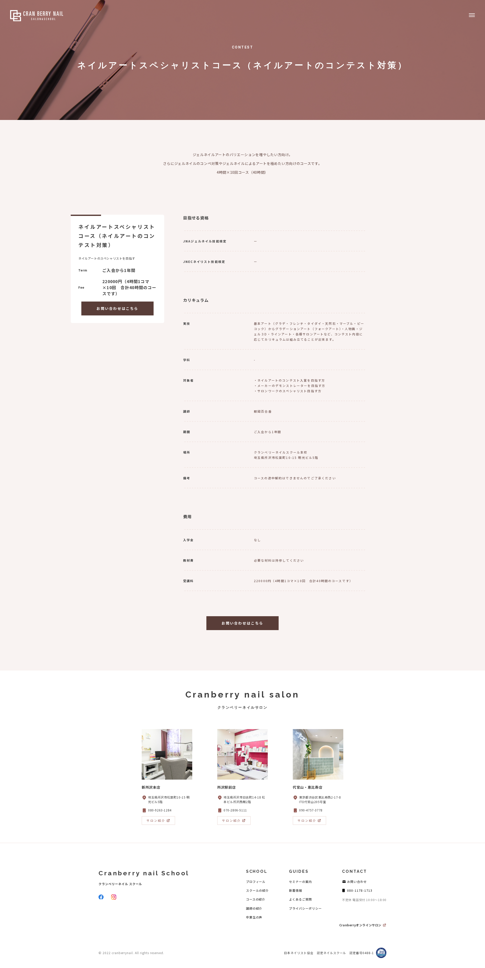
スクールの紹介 (257, 890)
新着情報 (295, 890)
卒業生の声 (254, 917)
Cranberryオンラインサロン (360, 925)
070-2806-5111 (235, 810)
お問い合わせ (357, 881)
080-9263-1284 (160, 810)
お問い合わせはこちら (117, 308)
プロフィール (256, 881)
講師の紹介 (254, 908)
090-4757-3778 (311, 810)
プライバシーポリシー (305, 908)
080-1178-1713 (359, 890)
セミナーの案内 (300, 881)
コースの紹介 (255, 899)
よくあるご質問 (300, 899)
